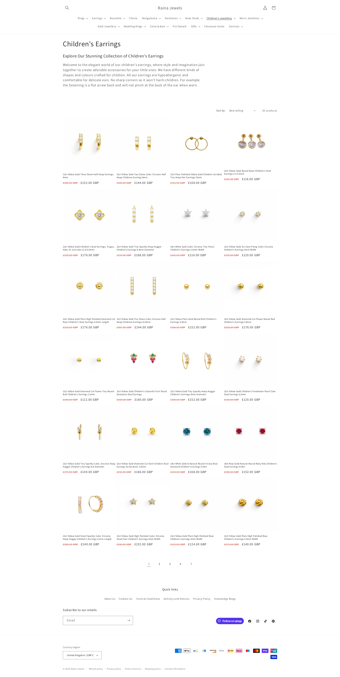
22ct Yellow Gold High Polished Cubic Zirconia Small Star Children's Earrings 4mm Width (140, 538)
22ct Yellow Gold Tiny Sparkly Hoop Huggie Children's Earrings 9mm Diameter (192, 393)
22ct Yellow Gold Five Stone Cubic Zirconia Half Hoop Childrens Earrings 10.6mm (141, 321)
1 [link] (149, 564)
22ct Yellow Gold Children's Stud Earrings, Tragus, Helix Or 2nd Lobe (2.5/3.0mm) (88, 248)
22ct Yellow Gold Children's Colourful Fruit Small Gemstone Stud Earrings (142, 393)
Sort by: (220, 110)
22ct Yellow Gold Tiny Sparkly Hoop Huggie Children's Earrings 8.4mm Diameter (139, 248)
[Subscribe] (128, 620)
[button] (67, 8)
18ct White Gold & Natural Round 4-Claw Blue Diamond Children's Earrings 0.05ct (194, 465)
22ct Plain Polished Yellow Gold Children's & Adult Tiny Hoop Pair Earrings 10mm (196, 176)
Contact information (175, 668)
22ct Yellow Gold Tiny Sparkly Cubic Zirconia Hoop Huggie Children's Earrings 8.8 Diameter (89, 465)
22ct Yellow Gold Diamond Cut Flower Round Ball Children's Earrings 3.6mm (249, 321)
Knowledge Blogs (225, 598)
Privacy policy (114, 668)
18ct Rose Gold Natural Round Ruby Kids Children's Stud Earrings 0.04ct (250, 465)
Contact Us (125, 598)
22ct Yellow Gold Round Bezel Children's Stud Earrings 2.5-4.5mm (247, 172)
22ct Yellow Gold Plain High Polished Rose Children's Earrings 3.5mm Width (246, 538)
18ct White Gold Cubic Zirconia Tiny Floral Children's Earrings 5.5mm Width (192, 248)
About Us (109, 598)
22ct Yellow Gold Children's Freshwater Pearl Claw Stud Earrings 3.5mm (250, 393)
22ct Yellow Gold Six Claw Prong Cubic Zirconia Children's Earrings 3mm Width (248, 248)
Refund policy (96, 668)
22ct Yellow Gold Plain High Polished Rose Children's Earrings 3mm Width (192, 538)
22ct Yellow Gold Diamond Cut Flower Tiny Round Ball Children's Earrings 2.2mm (88, 393)
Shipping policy (153, 668)
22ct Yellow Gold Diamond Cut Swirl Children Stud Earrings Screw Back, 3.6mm (143, 465)
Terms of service (133, 668)
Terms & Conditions (148, 598)
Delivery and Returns (176, 598)
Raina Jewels (77, 668)
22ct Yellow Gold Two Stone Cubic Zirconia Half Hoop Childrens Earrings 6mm (141, 176)
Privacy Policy (202, 598)
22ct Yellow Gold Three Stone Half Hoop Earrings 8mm (88, 176)
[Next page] (191, 563)
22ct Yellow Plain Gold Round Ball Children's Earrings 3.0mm (193, 321)
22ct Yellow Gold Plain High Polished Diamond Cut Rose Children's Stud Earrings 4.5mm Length (89, 321)
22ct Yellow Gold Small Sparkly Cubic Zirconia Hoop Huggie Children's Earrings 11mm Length (87, 538)
